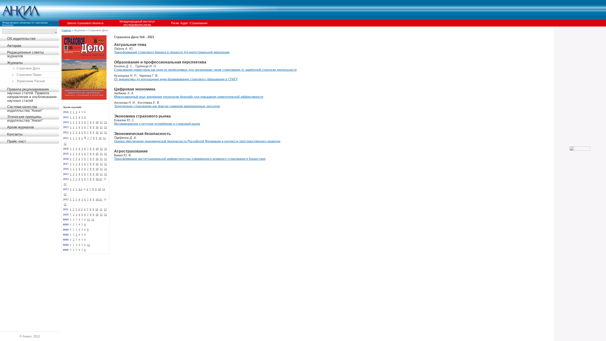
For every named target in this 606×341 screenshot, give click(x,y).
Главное (66, 30)
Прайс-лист (16, 141)
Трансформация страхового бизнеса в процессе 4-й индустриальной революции (171, 52)
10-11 (99, 179)
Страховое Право (29, 74)
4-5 (80, 189)
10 (97, 122)
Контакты (14, 134)
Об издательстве (21, 38)
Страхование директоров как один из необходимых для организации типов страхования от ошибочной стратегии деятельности (205, 70)
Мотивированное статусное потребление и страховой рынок (157, 124)
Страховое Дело (28, 68)
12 (105, 122)
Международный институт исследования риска (137, 23)
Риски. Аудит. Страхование (189, 23)
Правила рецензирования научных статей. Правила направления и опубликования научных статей (32, 95)
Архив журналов (20, 127)
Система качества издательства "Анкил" (25, 108)
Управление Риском (31, 81)
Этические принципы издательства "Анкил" (25, 118)
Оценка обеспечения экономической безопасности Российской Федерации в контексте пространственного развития (197, 141)
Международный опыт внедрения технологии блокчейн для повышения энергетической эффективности (188, 97)
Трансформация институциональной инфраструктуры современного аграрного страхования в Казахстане (189, 159)
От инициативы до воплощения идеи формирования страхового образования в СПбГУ (176, 79)
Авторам (14, 46)
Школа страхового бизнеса (85, 23)
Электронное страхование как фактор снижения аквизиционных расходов (167, 106)
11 (101, 122)
